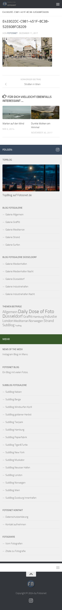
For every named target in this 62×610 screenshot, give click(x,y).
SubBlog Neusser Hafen (17, 467)
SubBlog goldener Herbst (18, 414)
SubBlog (8, 325)
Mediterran (21, 321)
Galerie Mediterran (15, 229)
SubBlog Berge (13, 399)
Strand (49, 321)
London (7, 321)
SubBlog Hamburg (14, 429)
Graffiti (28, 316)
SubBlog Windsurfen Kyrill (18, 407)
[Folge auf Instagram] (58, 150)
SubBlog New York (14, 452)
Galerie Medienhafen (16, 263)
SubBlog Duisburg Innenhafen (20, 497)
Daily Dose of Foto (36, 311)
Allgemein (10, 312)
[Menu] (58, 4)
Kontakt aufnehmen (15, 524)
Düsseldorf (12, 316)
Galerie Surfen (12, 244)
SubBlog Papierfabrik (16, 437)
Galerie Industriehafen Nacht (20, 294)
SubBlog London (13, 475)
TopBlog (18, 326)
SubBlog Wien (12, 490)
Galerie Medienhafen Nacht (19, 271)
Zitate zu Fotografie (15, 551)
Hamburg (38, 316)
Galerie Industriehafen (16, 286)
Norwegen (36, 321)
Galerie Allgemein (14, 214)
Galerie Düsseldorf (14, 279)
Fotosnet (12, 33)
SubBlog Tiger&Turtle (16, 444)
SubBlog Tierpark (14, 422)
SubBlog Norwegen (15, 482)
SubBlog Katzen (13, 391)
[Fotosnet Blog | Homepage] (11, 4)
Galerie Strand (12, 237)
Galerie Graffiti (12, 222)
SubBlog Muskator (14, 459)
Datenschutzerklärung (16, 516)
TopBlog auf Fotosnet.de (17, 195)
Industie (50, 316)
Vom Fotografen (13, 543)
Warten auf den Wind (13, 123)
